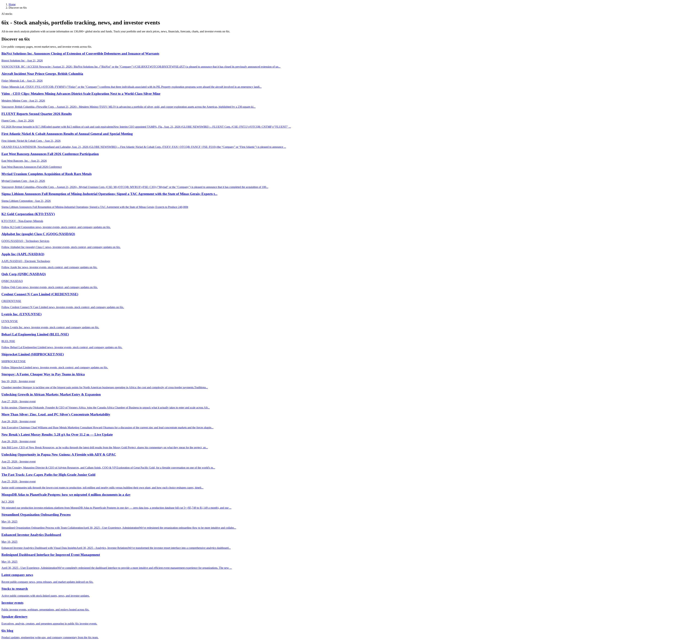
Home (12, 4)
